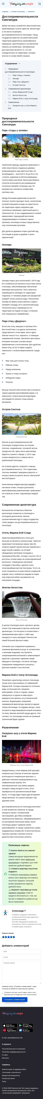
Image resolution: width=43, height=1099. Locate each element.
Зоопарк (16, 79)
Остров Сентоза (19, 85)
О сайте (5, 1055)
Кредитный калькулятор (11, 1075)
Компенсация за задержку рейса (14, 1069)
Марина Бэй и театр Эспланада (25, 99)
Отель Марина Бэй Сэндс (23, 92)
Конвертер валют (8, 1078)
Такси (4, 1081)
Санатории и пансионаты (11, 1072)
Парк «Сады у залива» (21, 75)
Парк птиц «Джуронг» (21, 82)
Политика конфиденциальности (14, 1052)
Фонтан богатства (19, 95)
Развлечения (13, 102)
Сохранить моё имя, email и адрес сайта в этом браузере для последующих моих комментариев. (20, 993)
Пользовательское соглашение (13, 1049)
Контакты (5, 1058)
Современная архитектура (19, 89)
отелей (31, 484)
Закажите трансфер (16, 893)
